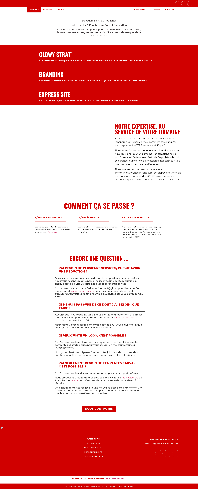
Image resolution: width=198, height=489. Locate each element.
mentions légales (116, 479)
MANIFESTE (155, 10)
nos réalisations (93, 448)
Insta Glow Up (130, 377)
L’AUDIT (60, 10)
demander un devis (93, 456)
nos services (93, 443)
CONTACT (169, 10)
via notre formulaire (82, 291)
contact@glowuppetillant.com (162, 444)
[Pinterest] (189, 3)
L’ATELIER (47, 10)
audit (75, 380)
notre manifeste (93, 452)
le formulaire (51, 232)
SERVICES (34, 10)
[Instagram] (177, 3)
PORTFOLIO (139, 10)
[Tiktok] (183, 3)
